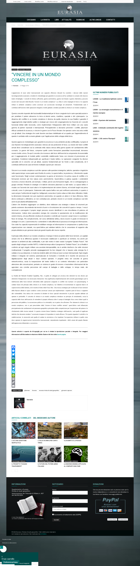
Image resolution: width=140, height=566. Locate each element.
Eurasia (15, 85)
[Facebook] (108, 1)
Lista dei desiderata (67, 1)
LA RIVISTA (45, 20)
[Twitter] (119, 1)
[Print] (50, 379)
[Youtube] (126, 1)
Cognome (55, 498)
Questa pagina (61, 334)
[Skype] (50, 372)
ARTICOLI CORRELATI (21, 418)
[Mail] (116, 1)
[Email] (50, 386)
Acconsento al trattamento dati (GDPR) (67, 515)
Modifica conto (39, 1)
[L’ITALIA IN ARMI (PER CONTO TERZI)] (50, 430)
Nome (54, 490)
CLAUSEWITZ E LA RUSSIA (72, 440)
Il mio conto (16, 1)
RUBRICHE (80, 20)
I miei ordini (27, 1)
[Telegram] (50, 368)
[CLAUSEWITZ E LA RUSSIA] (76, 430)
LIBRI (57, 20)
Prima (13, 25)
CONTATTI (110, 20)
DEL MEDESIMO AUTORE (44, 418)
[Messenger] (50, 351)
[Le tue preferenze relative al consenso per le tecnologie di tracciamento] (10, 562)
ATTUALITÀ (66, 20)
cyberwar (27, 390)
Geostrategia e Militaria (25, 69)
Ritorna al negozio (23, 563)
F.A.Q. (85, 1)
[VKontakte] (123, 1)
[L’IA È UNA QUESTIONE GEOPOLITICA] (23, 430)
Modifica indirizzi (53, 1)
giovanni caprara (66, 390)
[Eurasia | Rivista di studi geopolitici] (70, 10)
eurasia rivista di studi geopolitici (49, 390)
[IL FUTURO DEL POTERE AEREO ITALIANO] (50, 454)
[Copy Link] (50, 382)
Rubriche (14, 69)
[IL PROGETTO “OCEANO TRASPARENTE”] (23, 454)
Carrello (79, 1)
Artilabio (43, 534)
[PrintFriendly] (50, 375)
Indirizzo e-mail (57, 506)
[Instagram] (112, 1)
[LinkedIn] (50, 358)
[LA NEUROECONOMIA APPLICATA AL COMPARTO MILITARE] (76, 454)
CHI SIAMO (31, 20)
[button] (125, 19)
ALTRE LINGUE (95, 20)
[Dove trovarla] (119, 19)
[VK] (50, 365)
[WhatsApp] (50, 361)
